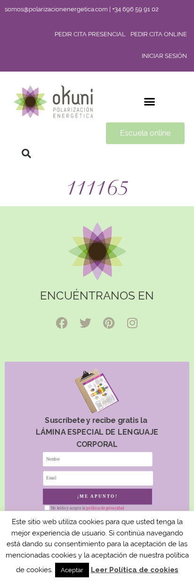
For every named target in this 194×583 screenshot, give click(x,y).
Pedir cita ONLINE (158, 34)
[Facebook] (61, 322)
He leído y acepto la (87, 508)
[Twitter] (85, 322)
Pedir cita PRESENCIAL (90, 34)
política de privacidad (105, 508)
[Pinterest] (109, 322)
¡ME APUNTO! (97, 496)
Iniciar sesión (164, 55)
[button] (150, 102)
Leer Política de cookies (134, 570)
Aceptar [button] (72, 570)
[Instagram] (132, 322)
